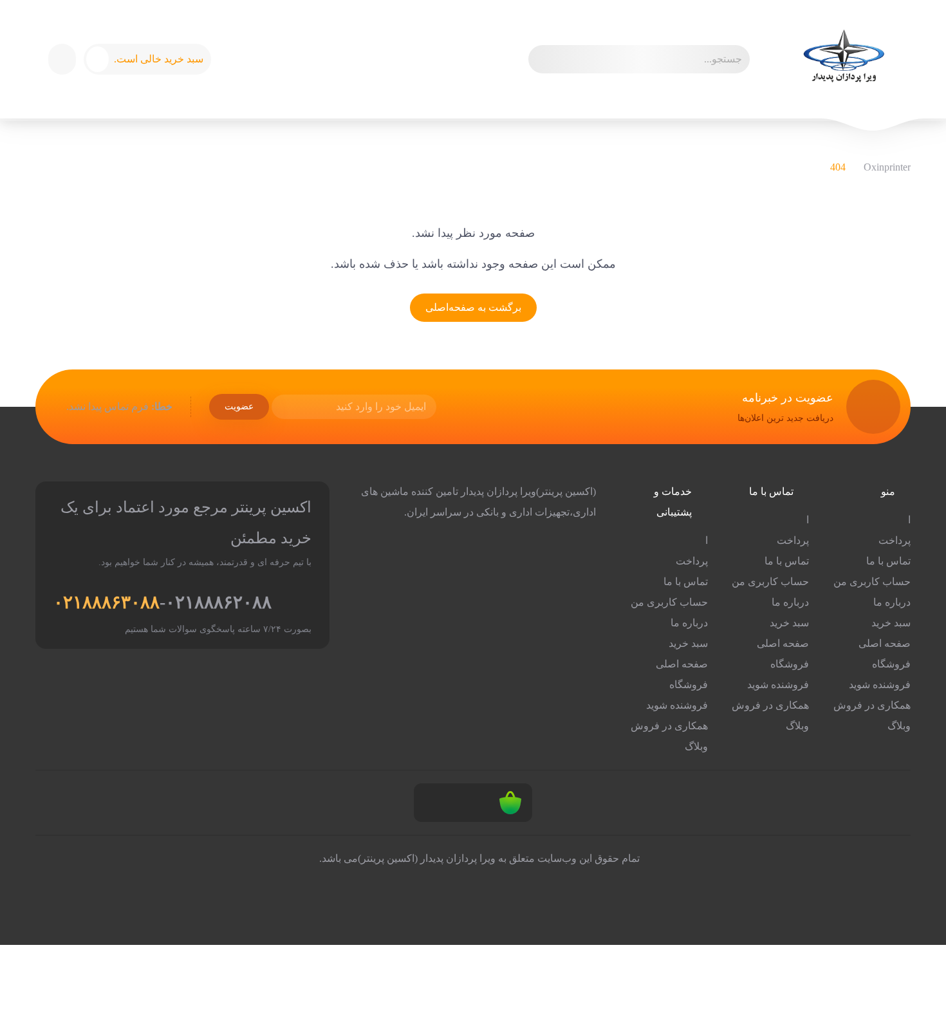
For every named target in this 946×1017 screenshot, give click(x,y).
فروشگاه (891, 663)
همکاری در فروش (872, 705)
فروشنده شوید (880, 684)
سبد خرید (891, 622)
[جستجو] (544, 59)
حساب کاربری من (872, 581)
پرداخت (894, 540)
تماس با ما (888, 560)
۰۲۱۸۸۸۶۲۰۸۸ (218, 602)
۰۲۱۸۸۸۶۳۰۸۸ (106, 602)
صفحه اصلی (884, 643)
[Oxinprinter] (843, 59)
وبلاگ (899, 725)
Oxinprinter (887, 167)
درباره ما (892, 602)
